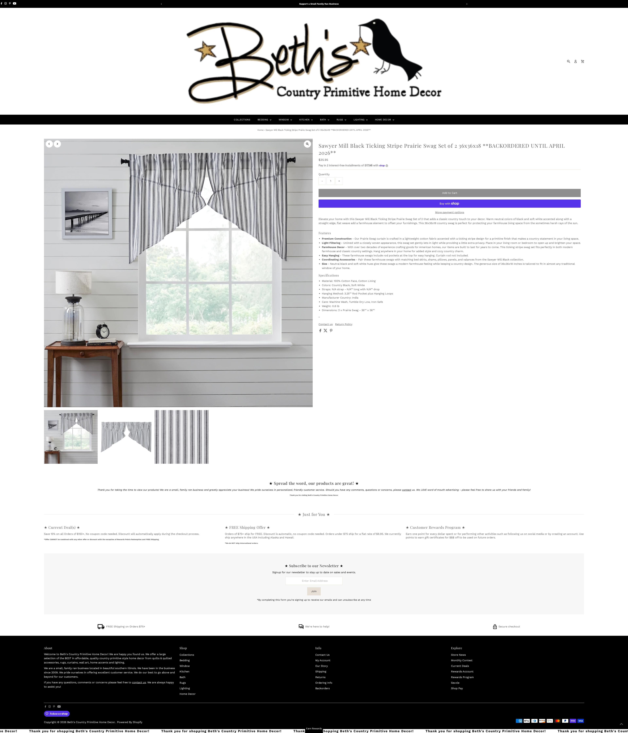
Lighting (359, 119)
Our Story (321, 665)
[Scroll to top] (621, 724)
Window (284, 119)
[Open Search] (568, 61)
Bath (323, 119)
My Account (322, 660)
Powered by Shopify (129, 722)
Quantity (324, 174)
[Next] (466, 4)
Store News (458, 654)
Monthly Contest (461, 660)
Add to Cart (449, 192)
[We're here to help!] (301, 628)
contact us (139, 682)
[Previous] (161, 4)
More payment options (449, 212)
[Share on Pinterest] (331, 331)
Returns (320, 677)
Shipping (320, 671)
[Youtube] (14, 4)
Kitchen (304, 119)
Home (260, 130)
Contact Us (322, 654)
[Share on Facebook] (320, 331)
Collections (242, 119)
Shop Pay (457, 688)
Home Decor (383, 119)
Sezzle (455, 682)
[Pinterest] (10, 4)
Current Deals (460, 665)
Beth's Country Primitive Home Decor (91, 722)
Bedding (263, 119)
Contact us (326, 324)
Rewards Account (462, 671)
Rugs (340, 119)
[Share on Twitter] (326, 331)
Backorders (322, 688)
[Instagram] (6, 4)
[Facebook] (1, 4)
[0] (582, 61)
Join (314, 591)
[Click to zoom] (307, 144)
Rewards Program (462, 677)
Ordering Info (323, 682)
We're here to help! (317, 626)
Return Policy (343, 324)
